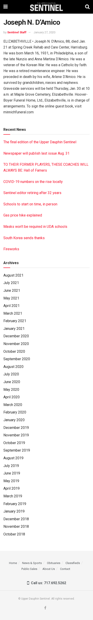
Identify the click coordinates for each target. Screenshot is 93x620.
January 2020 (14, 420)
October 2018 (14, 534)
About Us (48, 569)
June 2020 (11, 382)
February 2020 (14, 412)
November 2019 (16, 435)
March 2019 (12, 496)
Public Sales (29, 569)
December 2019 (16, 427)
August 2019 (13, 458)
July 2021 (11, 283)
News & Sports (32, 563)
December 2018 (16, 519)
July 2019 (11, 466)
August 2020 (13, 367)
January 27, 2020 (44, 32)
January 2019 (14, 511)
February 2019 (14, 504)
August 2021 (13, 275)
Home (13, 563)
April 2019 (11, 488)
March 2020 (12, 405)
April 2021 (11, 306)
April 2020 (11, 397)
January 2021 (14, 328)
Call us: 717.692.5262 (47, 583)
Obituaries (53, 563)
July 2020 (11, 374)
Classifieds (72, 563)
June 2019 (11, 473)
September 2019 (16, 450)
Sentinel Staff (16, 32)
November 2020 (16, 344)
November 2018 (16, 526)
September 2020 (16, 359)
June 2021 (11, 290)
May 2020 (11, 389)
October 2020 (14, 351)
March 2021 (12, 313)
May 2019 (11, 481)
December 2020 (16, 336)
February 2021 (14, 321)
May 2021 (11, 298)
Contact (65, 569)
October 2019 (14, 443)
